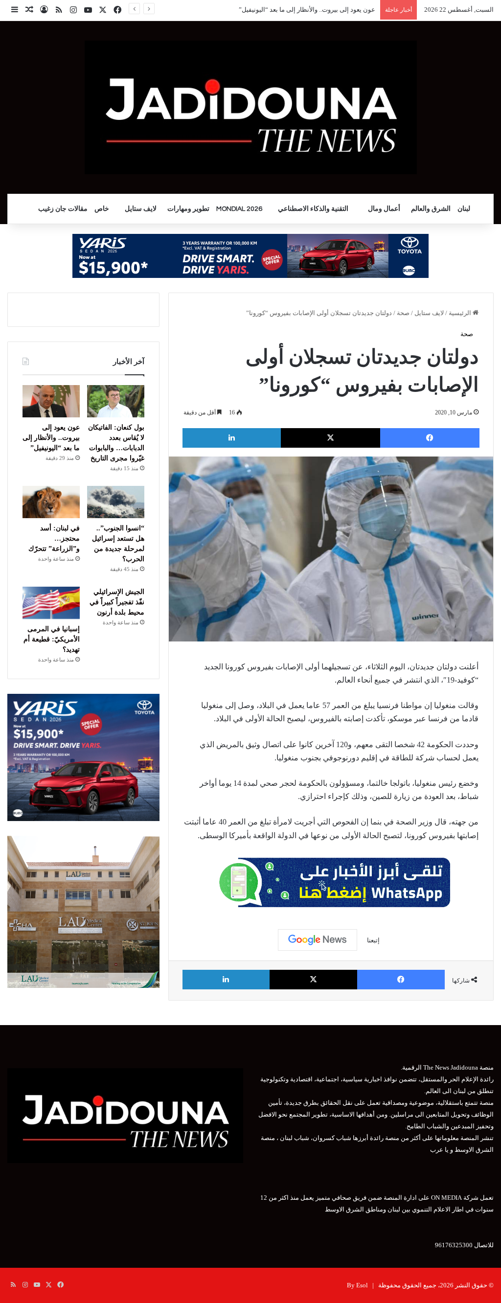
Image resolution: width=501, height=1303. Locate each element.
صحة (403, 313)
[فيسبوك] (429, 438)
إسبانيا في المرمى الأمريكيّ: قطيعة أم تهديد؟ (51, 639)
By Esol (357, 1285)
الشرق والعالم (431, 209)
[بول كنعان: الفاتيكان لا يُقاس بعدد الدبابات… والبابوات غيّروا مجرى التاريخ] (115, 401)
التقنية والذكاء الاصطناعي (313, 209)
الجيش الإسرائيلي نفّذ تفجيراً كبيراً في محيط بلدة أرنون (117, 602)
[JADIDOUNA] (251, 107)
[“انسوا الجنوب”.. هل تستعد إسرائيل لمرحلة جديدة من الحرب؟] (115, 502)
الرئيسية (461, 313)
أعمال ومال (384, 209)
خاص (101, 209)
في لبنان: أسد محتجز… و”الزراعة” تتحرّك (54, 538)
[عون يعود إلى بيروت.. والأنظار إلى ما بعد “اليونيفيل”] (51, 401)
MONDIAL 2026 (239, 209)
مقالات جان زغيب (63, 209)
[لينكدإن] (231, 438)
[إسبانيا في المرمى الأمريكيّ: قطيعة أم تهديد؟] (51, 603)
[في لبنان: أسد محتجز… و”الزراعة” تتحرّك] (51, 502)
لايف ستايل (141, 209)
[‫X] (330, 438)
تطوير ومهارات (188, 209)
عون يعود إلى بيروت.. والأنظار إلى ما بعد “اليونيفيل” (51, 438)
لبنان (463, 209)
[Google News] (317, 940)
